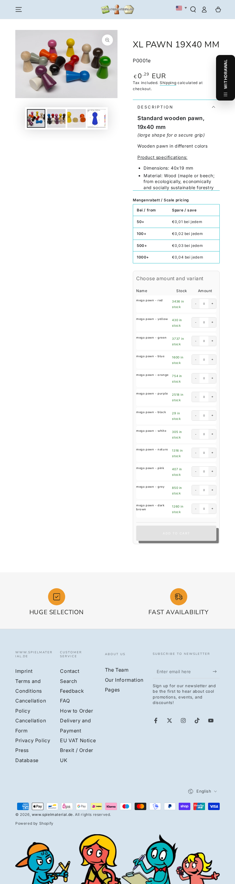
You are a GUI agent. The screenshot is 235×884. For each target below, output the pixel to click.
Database (27, 760)
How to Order (76, 711)
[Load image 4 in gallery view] (97, 118)
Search (68, 681)
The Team (117, 670)
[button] (193, 9)
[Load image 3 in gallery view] (76, 118)
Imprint (23, 671)
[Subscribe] (216, 671)
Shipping (168, 82)
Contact (69, 671)
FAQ (65, 701)
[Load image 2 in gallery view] (56, 118)
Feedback (72, 691)
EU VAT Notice (78, 740)
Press (22, 750)
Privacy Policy (32, 740)
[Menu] (19, 9)
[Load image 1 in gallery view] (36, 118)
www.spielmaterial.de (52, 814)
